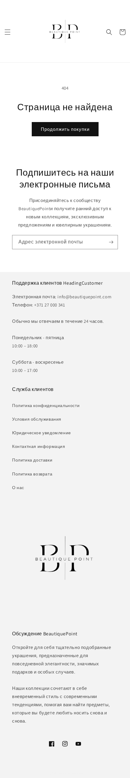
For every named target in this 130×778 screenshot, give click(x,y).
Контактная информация (38, 446)
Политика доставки (32, 460)
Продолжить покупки (65, 129)
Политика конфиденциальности (46, 405)
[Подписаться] (111, 242)
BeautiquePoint (71, 773)
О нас (18, 487)
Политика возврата (32, 474)
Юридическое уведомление (41, 432)
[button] (7, 32)
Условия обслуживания (36, 419)
